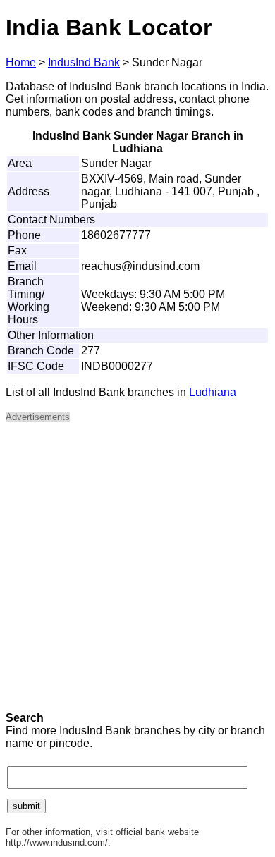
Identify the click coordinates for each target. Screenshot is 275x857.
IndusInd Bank (84, 62)
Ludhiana (212, 392)
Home (21, 62)
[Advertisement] (137, 571)
